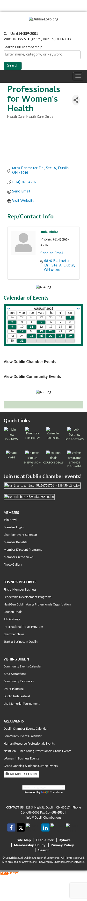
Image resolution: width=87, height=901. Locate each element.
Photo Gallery (13, 565)
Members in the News (18, 557)
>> (78, 309)
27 (50, 336)
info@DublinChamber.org (43, 818)
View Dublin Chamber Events (30, 362)
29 (70, 336)
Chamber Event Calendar (20, 535)
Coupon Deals (13, 612)
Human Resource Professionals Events (29, 744)
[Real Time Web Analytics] (9, 873)
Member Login (13, 527)
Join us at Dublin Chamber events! (43, 477)
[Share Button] (76, 100)
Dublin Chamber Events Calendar (26, 729)
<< (9, 309)
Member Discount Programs (23, 550)
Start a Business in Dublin (20, 642)
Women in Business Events (21, 758)
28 (60, 336)
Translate (56, 792)
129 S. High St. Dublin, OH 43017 (47, 807)
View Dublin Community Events (32, 377)
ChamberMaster (63, 862)
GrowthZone (29, 862)
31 (21, 341)
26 (41, 336)
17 (21, 331)
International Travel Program (23, 627)
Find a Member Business (20, 590)
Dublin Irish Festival (17, 696)
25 (31, 336)
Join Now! (10, 520)
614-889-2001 (30, 813)
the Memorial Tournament (22, 704)
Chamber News (14, 634)
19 (41, 331)
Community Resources (19, 681)
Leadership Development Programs (27, 597)
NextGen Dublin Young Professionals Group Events (37, 751)
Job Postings (12, 619)
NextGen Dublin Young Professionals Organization (37, 604)
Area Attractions (15, 674)
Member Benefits (15, 542)
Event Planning (14, 689)
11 (31, 327)
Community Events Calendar (23, 666)
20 (50, 331)
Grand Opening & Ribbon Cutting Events (31, 766)
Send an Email (51, 253)
